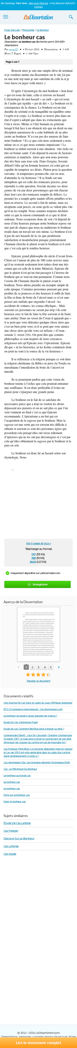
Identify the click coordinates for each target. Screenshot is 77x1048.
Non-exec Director (38, 3)
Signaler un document (38, 681)
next (59, 667)
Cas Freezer (11, 831)
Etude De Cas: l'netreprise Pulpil (21, 722)
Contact (38, 6)
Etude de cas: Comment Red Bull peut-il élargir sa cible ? (34, 728)
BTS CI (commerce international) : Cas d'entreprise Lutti (33, 709)
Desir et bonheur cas (15, 801)
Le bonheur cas (12, 782)
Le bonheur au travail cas (17, 775)
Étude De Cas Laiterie (17, 823)
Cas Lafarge (11, 846)
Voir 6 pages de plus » (38, 543)
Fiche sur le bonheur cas (17, 795)
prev (18, 667)
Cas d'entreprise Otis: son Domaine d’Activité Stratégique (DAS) (37, 762)
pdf (34, 557)
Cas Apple (10, 854)
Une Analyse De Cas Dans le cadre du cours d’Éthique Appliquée (38, 702)
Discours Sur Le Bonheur (19, 838)
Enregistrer (40, 584)
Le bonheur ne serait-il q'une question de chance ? (30, 715)
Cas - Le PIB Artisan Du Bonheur (20, 769)
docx (33, 561)
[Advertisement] (37, 506)
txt (33, 554)
